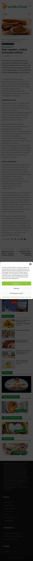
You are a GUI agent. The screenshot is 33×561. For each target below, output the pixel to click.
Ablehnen (16, 288)
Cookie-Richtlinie (6, 297)
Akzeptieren (16, 283)
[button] (30, 264)
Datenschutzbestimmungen (18, 297)
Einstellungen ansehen (16, 293)
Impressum (28, 297)
